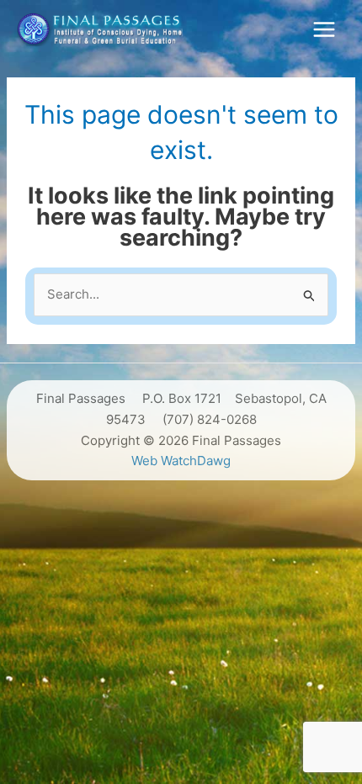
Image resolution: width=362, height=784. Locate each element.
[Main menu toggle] (323, 29)
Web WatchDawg (181, 461)
